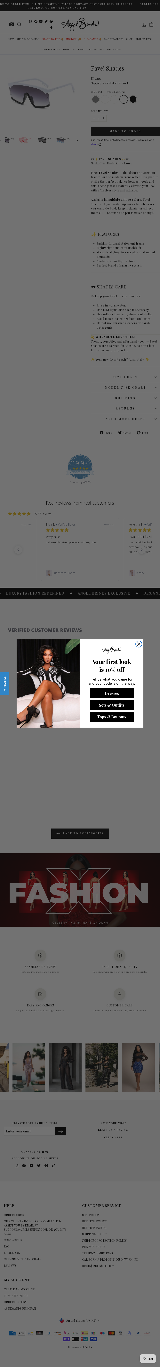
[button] (4, 683)
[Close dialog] (139, 644)
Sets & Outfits (111, 705)
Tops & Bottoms (111, 716)
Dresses (112, 693)
